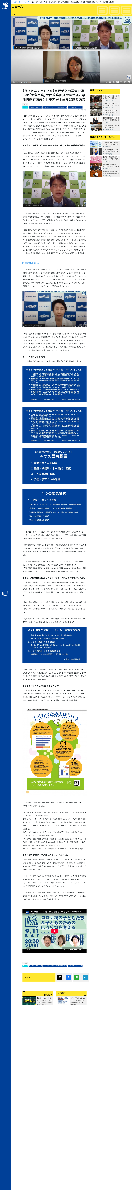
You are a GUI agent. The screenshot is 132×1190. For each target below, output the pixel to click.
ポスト (59, 977)
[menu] (5, 593)
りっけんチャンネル (48, 107)
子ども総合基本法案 (61, 107)
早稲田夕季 (39, 107)
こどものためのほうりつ (75, 107)
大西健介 (31, 107)
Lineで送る (76, 977)
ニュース (26, 2)
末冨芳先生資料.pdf (32, 263)
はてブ (85, 977)
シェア (68, 977)
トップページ (16, 2)
